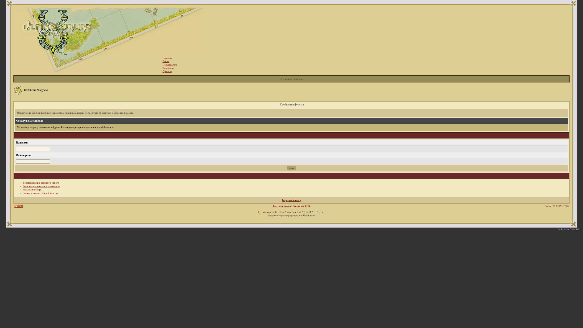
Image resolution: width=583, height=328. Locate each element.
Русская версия (266, 212)
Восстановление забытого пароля (41, 182)
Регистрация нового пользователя (41, 186)
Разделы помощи (32, 189)
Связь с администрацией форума (41, 193)
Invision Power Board (286, 212)
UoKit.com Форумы (36, 90)
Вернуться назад (291, 200)
